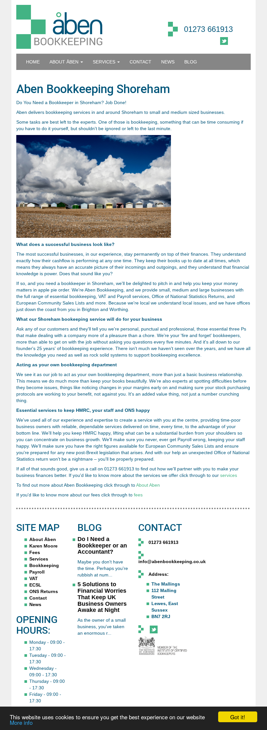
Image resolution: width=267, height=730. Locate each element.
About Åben (42, 539)
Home (33, 61)
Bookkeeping (44, 565)
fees (138, 494)
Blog (190, 61)
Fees (34, 552)
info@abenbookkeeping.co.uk (172, 561)
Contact (38, 598)
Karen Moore (43, 545)
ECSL (35, 585)
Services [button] (105, 61)
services (228, 475)
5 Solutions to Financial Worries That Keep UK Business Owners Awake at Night (102, 597)
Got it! (237, 717)
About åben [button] (64, 61)
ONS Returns (43, 591)
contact (140, 61)
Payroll (37, 572)
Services (38, 558)
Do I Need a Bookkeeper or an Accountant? (102, 545)
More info (21, 722)
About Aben (148, 485)
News (168, 61)
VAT (33, 578)
